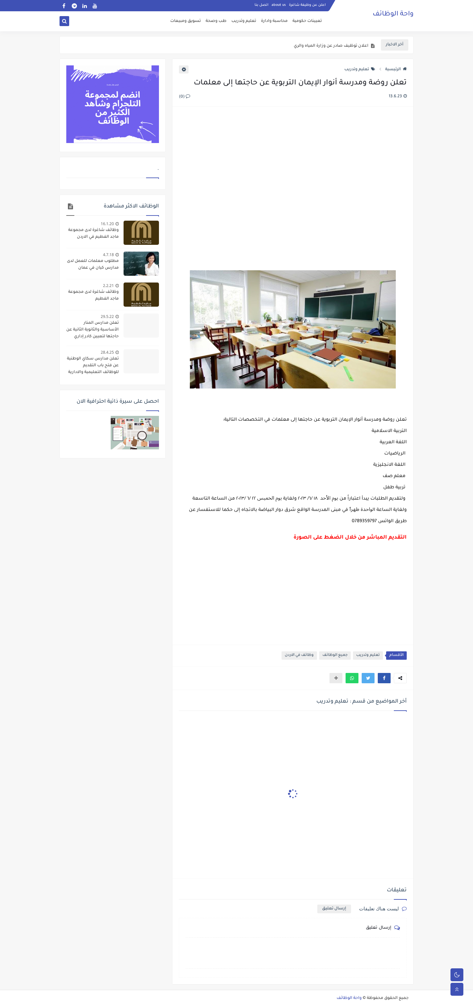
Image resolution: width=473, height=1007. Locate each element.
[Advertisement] (292, 181)
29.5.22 (107, 316)
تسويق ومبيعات (185, 21)
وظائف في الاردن (299, 655)
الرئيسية (393, 69)
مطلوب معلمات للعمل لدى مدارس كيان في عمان (93, 264)
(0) (182, 97)
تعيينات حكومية (307, 21)
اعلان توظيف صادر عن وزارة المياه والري (331, 45)
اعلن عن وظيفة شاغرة (307, 5)
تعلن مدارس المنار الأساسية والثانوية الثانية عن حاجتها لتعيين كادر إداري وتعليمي (92, 330)
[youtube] (94, 5)
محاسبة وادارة (274, 21)
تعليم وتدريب (243, 21)
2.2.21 (108, 285)
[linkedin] (84, 5)
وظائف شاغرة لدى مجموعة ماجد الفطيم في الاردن (93, 233)
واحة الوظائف (393, 14)
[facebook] (64, 5)
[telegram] (74, 5)
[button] (384, 678)
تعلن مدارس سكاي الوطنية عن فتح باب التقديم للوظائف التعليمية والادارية (93, 366)
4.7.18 (108, 254)
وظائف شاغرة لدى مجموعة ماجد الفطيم (93, 295)
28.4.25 (107, 352)
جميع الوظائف (335, 655)
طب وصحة (216, 21)
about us (279, 5)
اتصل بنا (261, 5)
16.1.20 (107, 223)
